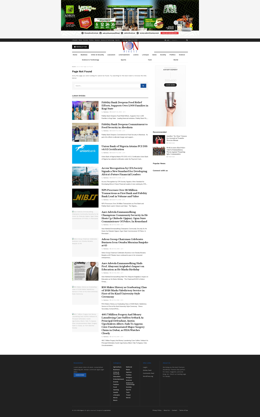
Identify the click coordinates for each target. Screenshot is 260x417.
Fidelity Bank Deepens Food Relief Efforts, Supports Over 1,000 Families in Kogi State (125, 105)
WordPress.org (148, 376)
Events (135, 55)
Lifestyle (74, 40)
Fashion (116, 384)
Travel (128, 395)
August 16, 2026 (116, 152)
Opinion (129, 372)
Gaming (116, 389)
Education (111, 55)
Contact (174, 410)
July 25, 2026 (115, 300)
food (115, 387)
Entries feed (147, 370)
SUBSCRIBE (80, 375)
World (78, 43)
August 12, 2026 (116, 177)
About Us (167, 410)
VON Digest (80, 410)
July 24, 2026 (115, 336)
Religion (129, 377)
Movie (115, 397)
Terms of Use (183, 410)
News (80, 40)
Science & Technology (107, 40)
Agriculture (117, 367)
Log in (145, 367)
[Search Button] (186, 40)
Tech (73, 43)
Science (97, 40)
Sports (117, 40)
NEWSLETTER (81, 47)
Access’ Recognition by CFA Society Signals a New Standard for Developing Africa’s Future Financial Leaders (124, 171)
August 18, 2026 (116, 130)
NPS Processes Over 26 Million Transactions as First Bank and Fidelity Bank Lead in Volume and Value (124, 193)
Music (115, 400)
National (129, 367)
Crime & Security (97, 55)
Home (75, 55)
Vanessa (105, 112)
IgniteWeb (108, 410)
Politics (91, 40)
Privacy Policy (157, 410)
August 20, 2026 (116, 112)
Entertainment (124, 55)
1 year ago (171, 143)
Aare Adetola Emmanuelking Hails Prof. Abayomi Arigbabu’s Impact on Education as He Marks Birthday (123, 266)
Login (167, 40)
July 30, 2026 (115, 224)
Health (115, 392)
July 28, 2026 (115, 273)
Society (85, 40)
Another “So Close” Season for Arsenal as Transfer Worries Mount (177, 138)
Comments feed (148, 373)
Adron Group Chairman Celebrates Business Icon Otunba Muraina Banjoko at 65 (125, 242)
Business (84, 55)
